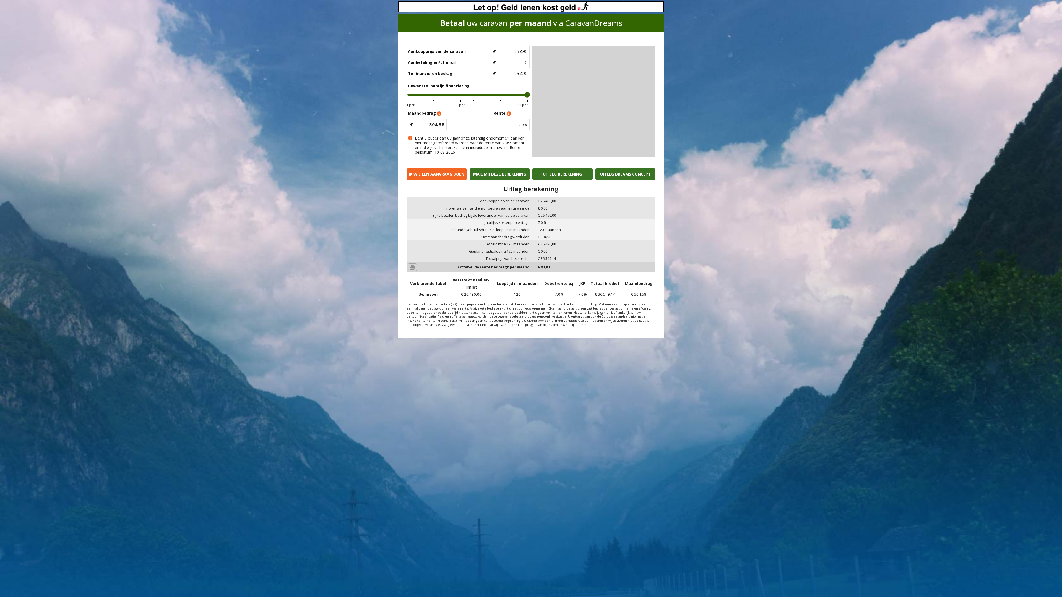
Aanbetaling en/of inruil (432, 62)
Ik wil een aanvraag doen (436, 174)
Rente (500, 113)
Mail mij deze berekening (499, 174)
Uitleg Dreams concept (625, 174)
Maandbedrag (422, 113)
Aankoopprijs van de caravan (437, 51)
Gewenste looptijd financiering (439, 85)
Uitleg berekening (562, 174)
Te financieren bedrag (430, 73)
